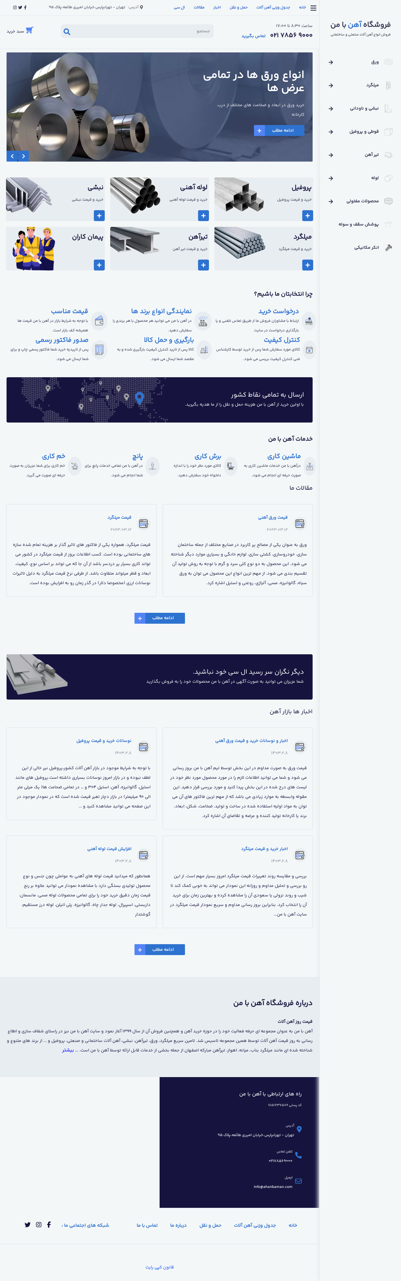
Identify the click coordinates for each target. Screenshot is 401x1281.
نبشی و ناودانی (364, 108)
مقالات (199, 8)
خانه (302, 8)
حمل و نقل (239, 8)
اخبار (217, 8)
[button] (12, 156)
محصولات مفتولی (362, 201)
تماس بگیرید (253, 36)
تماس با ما (147, 1225)
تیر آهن (372, 154)
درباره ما (178, 1225)
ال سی (179, 8)
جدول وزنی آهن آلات (273, 8)
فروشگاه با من (360, 25)
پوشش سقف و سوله (359, 224)
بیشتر (68, 1050)
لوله (375, 178)
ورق (375, 62)
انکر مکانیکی (366, 247)
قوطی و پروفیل (364, 131)
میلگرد (372, 85)
